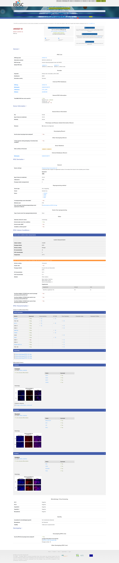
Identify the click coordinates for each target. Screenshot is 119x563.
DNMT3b (16, 330)
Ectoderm (16, 453)
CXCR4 (46, 382)
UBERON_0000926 (23, 415)
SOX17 (46, 375)
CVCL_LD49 (44, 89)
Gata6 (46, 377)
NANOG (16, 318)
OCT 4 (15, 323)
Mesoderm (16, 410)
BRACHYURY (48, 420)
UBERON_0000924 (23, 458)
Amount (76, 287)
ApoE (75, 12)
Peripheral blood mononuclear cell (49, 168)
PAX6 (46, 470)
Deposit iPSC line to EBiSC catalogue (60, 15)
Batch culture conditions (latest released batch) (25, 235)
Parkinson (73, 12)
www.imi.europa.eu (23, 560)
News (49, 551)
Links (59, 551)
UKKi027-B (44, 57)
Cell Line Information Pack (90, 27)
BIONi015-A (70, 12)
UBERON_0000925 (23, 370)
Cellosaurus (16, 89)
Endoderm (16, 365)
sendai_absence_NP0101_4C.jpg (50, 205)
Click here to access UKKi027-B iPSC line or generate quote (59, 27)
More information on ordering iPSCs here (58, 31)
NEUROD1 (47, 468)
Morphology (17, 350)
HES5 (46, 466)
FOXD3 (15, 332)
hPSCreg (16, 84)
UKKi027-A (44, 65)
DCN (46, 422)
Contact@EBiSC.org (91, 23)
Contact (54, 551)
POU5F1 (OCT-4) (18, 344)
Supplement (45, 287)
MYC (45, 197)
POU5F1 (45, 193)
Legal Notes (64, 551)
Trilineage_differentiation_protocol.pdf (24, 405)
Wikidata (16, 91)
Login (69, 551)
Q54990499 (44, 91)
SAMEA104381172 (46, 87)
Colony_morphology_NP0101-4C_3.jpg (23, 358)
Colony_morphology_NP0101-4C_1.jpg (23, 354)
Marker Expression (18, 312)
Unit (91, 287)
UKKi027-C (56, 65)
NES (46, 463)
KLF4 (45, 196)
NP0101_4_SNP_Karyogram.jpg (49, 540)
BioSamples (16, 87)
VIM (46, 425)
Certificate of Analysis (90, 41)
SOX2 (45, 194)
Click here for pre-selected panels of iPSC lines (59, 8)
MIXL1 (46, 427)
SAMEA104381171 (46, 156)
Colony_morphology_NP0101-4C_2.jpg (23, 356)
